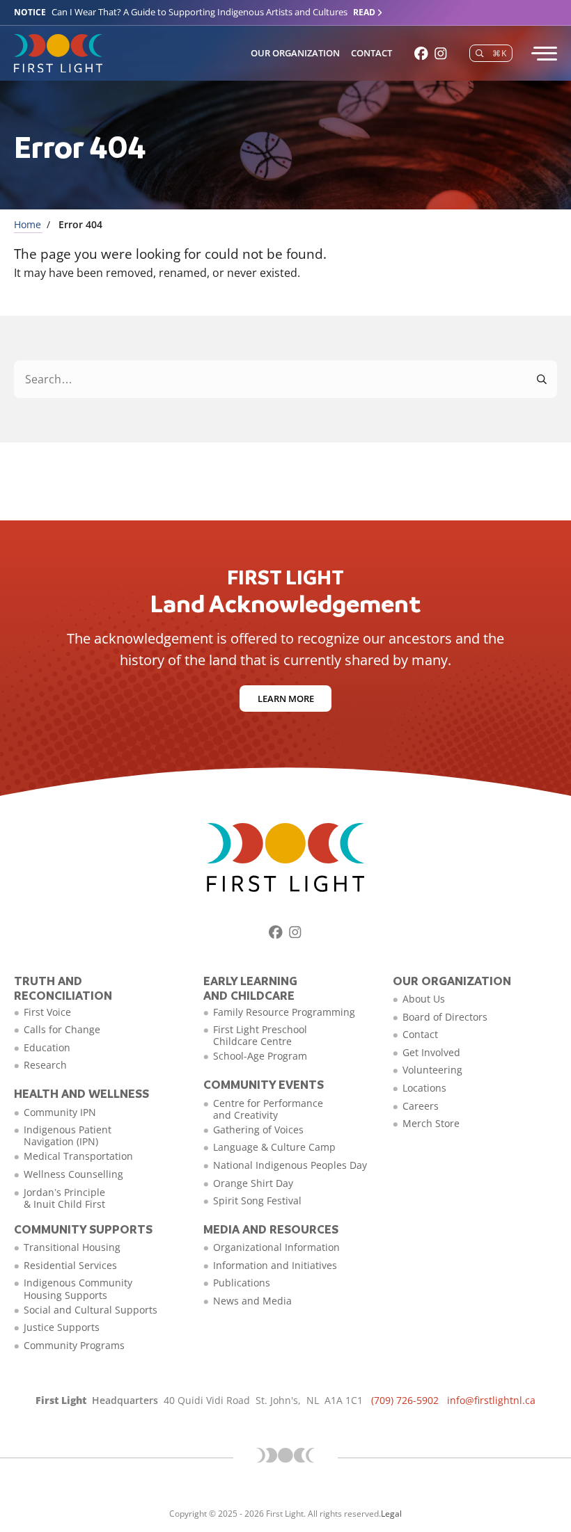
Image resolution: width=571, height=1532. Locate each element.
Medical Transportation (78, 1156)
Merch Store (431, 1123)
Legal (391, 1513)
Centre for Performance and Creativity (268, 1109)
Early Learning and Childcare (250, 988)
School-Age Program (260, 1055)
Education (47, 1047)
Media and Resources (270, 1229)
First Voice (47, 1012)
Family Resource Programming (284, 1012)
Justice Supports (62, 1327)
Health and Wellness (81, 1093)
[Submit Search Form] (542, 379)
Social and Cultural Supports (90, 1309)
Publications (241, 1282)
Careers (420, 1105)
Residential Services (70, 1265)
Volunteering (432, 1069)
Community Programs (74, 1345)
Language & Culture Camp (274, 1147)
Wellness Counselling (73, 1174)
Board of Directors (444, 1016)
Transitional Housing (72, 1247)
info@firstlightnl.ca (491, 1400)
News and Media (252, 1300)
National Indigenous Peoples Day (290, 1165)
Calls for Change (62, 1029)
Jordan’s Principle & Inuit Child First (64, 1198)
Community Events (263, 1084)
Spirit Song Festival (257, 1200)
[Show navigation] (543, 54)
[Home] (58, 53)
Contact (371, 53)
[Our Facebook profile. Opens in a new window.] (421, 54)
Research (45, 1064)
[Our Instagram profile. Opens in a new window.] (441, 54)
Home (27, 224)
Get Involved (431, 1052)
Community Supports (83, 1229)
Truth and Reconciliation (63, 988)
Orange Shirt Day (253, 1183)
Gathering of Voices (258, 1129)
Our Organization (295, 53)
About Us (423, 998)
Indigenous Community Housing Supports (78, 1288)
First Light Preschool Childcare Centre (260, 1035)
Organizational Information (276, 1247)
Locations (424, 1087)
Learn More (286, 698)
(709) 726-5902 (405, 1400)
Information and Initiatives (275, 1265)
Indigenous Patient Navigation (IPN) (67, 1135)
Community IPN (60, 1112)
